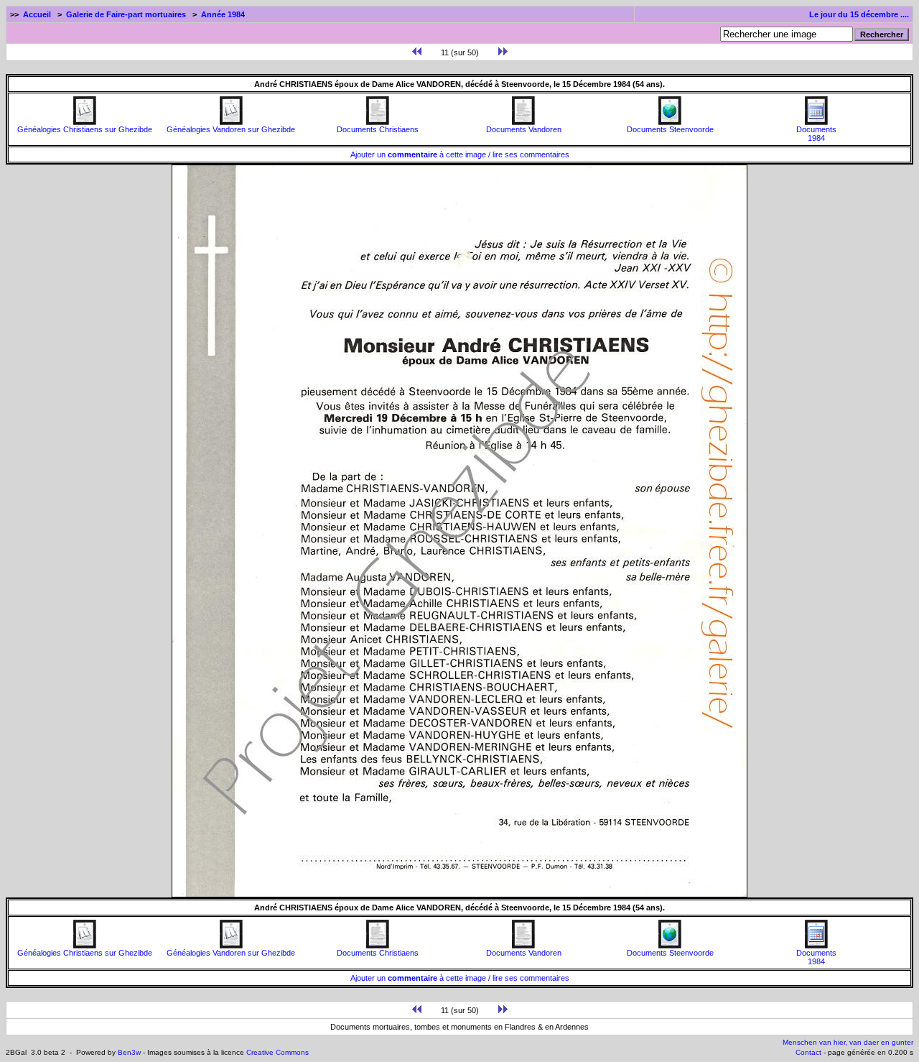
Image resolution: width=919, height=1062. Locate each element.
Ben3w (129, 1052)
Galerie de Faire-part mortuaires (126, 14)
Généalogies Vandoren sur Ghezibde (231, 129)
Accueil (37, 14)
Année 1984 (223, 14)
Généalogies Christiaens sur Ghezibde (84, 129)
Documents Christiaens (378, 129)
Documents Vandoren (523, 129)
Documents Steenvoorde (670, 129)
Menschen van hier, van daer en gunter (848, 1042)
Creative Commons (277, 1052)
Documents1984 (816, 133)
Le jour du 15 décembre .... (859, 14)
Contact (808, 1052)
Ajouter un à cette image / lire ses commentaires (459, 154)
